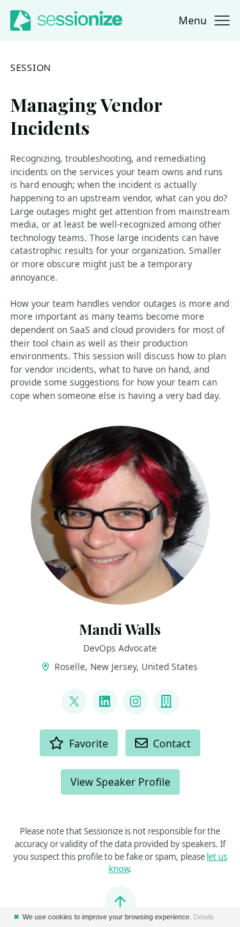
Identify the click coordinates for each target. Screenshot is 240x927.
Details (203, 917)
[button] (204, 20)
